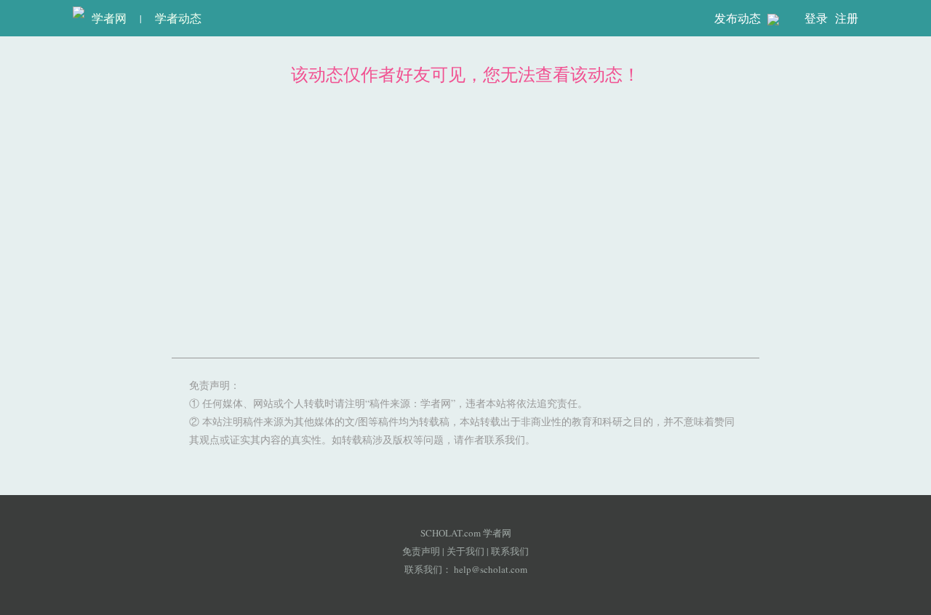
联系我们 (510, 551)
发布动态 (739, 17)
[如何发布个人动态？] (773, 18)
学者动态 (178, 17)
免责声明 (421, 551)
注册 (846, 17)
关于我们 (465, 551)
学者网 (105, 17)
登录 (816, 17)
